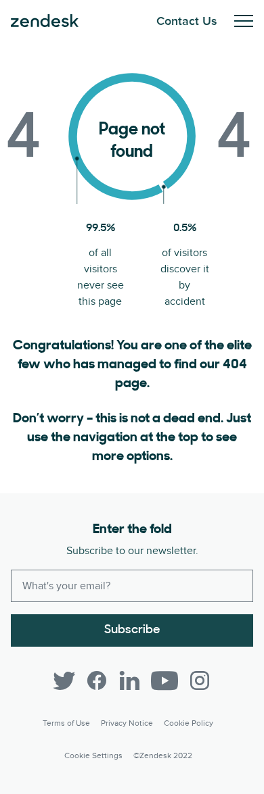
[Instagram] (200, 680)
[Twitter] (64, 680)
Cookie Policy (188, 723)
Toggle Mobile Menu (243, 21)
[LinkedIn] (129, 680)
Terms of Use (66, 723)
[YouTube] (164, 680)
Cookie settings (93, 756)
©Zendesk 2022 (162, 756)
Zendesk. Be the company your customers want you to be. (45, 21)
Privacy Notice (127, 723)
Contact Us (186, 21)
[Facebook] (97, 680)
